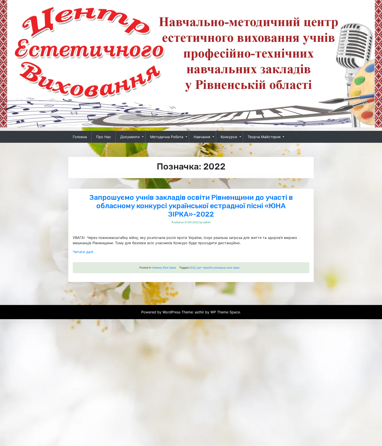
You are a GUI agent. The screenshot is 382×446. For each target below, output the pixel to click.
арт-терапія (204, 267)
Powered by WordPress (161, 312)
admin (207, 222)
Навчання (202, 137)
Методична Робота (166, 137)
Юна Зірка (169, 267)
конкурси (220, 267)
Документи (130, 137)
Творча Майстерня (264, 137)
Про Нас (103, 137)
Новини (156, 267)
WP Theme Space (225, 312)
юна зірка (233, 267)
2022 (192, 267)
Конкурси (229, 137)
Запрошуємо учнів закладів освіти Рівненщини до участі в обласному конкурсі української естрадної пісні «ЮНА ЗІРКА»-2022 (191, 206)
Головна (80, 137)
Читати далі (83, 252)
